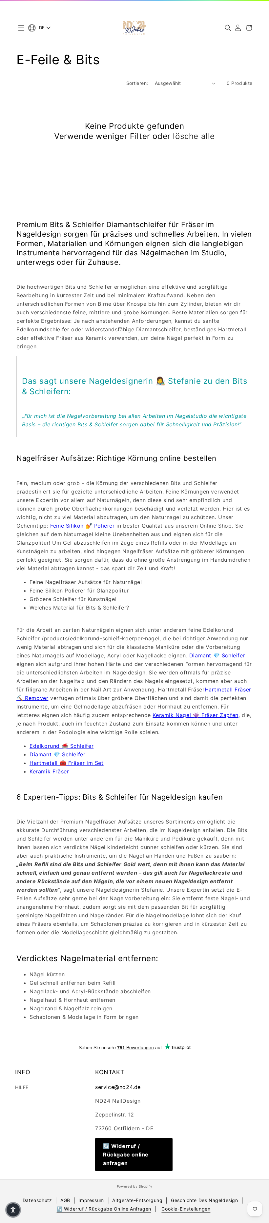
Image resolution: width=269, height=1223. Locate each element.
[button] (21, 28)
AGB (65, 1200)
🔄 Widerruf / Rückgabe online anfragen (126, 1154)
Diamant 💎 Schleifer (217, 655)
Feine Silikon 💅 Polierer (82, 525)
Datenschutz (37, 1200)
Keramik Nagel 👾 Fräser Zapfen (195, 715)
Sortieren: (137, 83)
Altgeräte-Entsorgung (137, 1200)
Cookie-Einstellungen (185, 1209)
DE (42, 27)
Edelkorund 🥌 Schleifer (61, 746)
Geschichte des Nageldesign (204, 1200)
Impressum (91, 1200)
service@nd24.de (118, 1087)
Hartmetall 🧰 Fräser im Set (67, 763)
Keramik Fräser (49, 771)
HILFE (22, 1087)
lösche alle (194, 136)
